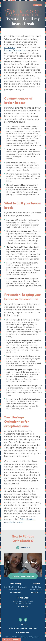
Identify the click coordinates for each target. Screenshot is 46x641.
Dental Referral (23, 632)
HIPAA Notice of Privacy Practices (23, 628)
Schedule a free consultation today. (19, 520)
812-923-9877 (23, 606)
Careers (23, 624)
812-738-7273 (36, 592)
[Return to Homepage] (21, 13)
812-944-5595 (15, 592)
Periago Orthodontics (14, 50)
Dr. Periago (9, 47)
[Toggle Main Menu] (40, 13)
